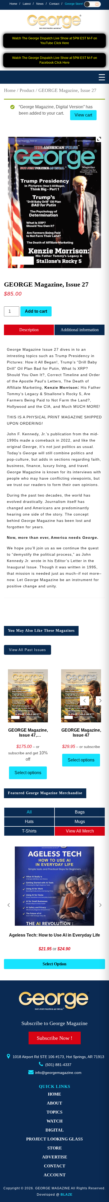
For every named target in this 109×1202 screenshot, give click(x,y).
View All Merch (80, 831)
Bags (80, 812)
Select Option (54, 964)
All (29, 812)
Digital (55, 1130)
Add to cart (36, 311)
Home (13, 3)
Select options (28, 772)
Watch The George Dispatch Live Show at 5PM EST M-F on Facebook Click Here (54, 60)
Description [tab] (29, 330)
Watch (54, 1121)
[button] (100, 700)
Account (55, 1175)
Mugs (80, 821)
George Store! (74, 3)
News (40, 3)
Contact (54, 3)
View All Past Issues (27, 650)
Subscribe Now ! (54, 1038)
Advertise (54, 1157)
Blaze (66, 1194)
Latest (27, 3)
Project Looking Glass (54, 1139)
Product (27, 90)
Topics (54, 1112)
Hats (29, 821)
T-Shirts (29, 831)
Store (54, 1148)
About (54, 1103)
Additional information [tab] (80, 330)
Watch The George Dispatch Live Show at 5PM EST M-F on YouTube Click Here (54, 40)
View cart (83, 115)
